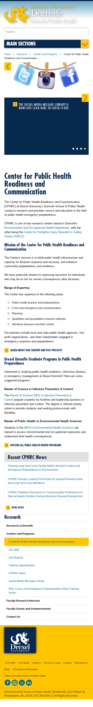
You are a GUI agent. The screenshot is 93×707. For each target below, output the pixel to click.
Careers (36, 662)
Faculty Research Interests (23, 600)
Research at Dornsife (19, 525)
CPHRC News (17, 573)
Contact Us (13, 616)
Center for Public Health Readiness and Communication (42, 541)
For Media (24, 662)
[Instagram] (14, 685)
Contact (67, 662)
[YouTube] (22, 685)
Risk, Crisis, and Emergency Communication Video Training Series (44, 590)
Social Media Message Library (26, 581)
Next (85, 98)
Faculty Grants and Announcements (28, 608)
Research (22, 54)
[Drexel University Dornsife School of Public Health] (40, 25)
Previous (7, 66)
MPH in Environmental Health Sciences (49, 427)
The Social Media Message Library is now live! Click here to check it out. (44, 104)
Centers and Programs (46, 54)
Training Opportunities (22, 565)
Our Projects (16, 557)
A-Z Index (10, 662)
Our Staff (14, 549)
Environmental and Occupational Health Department (36, 227)
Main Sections (21, 43)
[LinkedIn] (29, 685)
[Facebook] (7, 685)
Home (7, 54)
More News (18, 507)
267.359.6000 (42, 695)
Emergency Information (25, 669)
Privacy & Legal (52, 662)
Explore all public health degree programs (35, 445)
